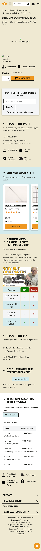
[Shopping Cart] (38, 4)
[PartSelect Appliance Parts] (4, 4)
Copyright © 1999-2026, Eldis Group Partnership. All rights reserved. (20, 531)
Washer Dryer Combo (18, 10)
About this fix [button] (17, 335)
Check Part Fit (10, 414)
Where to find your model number (20, 112)
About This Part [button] (18, 123)
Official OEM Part (28, 66)
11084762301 (27, 448)
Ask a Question (21, 379)
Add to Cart (24, 78)
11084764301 (27, 464)
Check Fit (9, 107)
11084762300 (27, 441)
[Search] (28, 4)
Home (4, 10)
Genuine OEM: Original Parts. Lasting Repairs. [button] (18, 242)
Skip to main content (20, 19)
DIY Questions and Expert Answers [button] (20, 370)
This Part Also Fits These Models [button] (20, 400)
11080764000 (27, 433)
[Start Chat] (37, 546)
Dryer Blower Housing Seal (15, 205)
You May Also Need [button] (20, 173)
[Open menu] (10, 4)
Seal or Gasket (11, 13)
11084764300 (27, 456)
